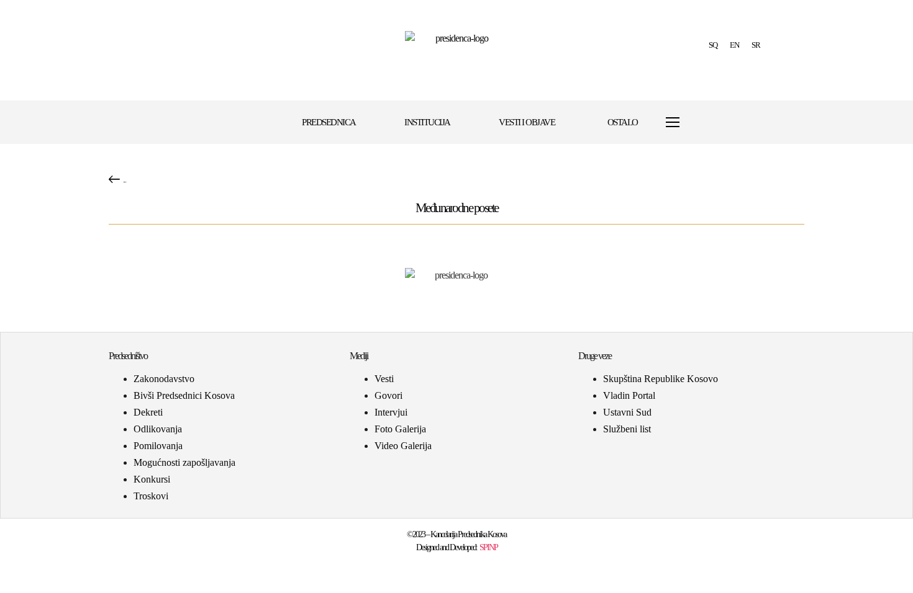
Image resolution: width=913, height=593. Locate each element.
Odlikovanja (158, 429)
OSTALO (622, 122)
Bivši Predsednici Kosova (184, 395)
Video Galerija (403, 445)
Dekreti (148, 412)
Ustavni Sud (627, 412)
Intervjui (391, 412)
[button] (703, 122)
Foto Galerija (400, 429)
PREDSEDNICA (329, 122)
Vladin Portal (629, 395)
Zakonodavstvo (164, 378)
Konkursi (152, 479)
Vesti (384, 378)
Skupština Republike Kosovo (660, 378)
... (124, 179)
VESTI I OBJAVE (527, 122)
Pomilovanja (158, 445)
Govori (388, 395)
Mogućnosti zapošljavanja (184, 462)
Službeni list (627, 429)
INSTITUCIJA (427, 122)
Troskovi (151, 496)
